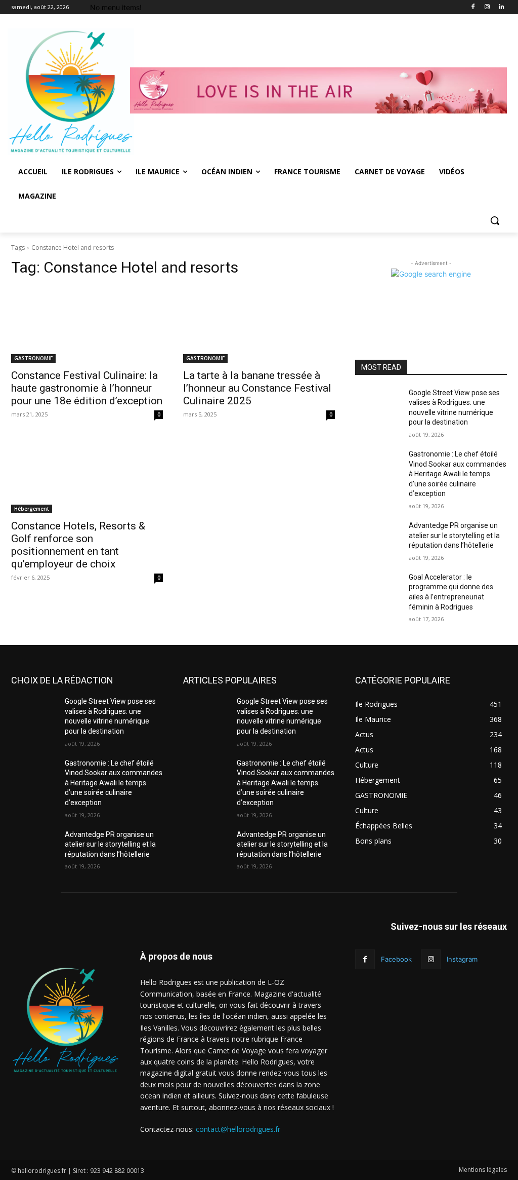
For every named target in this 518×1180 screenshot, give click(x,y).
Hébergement (31, 508)
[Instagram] (487, 7)
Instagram (462, 959)
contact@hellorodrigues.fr (238, 1129)
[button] (495, 220)
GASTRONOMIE (33, 358)
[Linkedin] (501, 7)
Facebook (396, 959)
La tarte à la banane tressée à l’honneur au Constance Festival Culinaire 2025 (257, 388)
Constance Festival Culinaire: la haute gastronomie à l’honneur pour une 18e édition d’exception (86, 388)
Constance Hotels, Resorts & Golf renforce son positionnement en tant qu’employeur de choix (78, 545)
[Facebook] (473, 7)
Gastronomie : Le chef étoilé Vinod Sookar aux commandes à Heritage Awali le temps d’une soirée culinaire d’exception (457, 474)
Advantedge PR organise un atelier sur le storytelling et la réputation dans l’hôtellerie (454, 535)
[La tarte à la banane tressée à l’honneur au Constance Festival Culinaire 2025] (259, 325)
